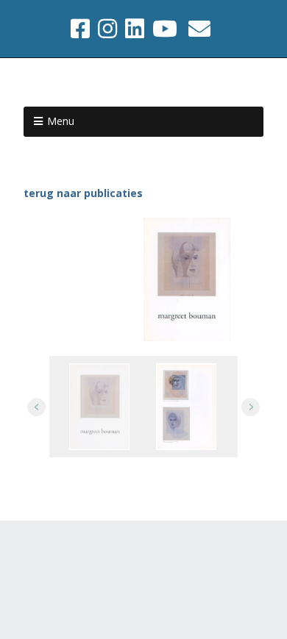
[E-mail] (199, 28)
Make (114, 560)
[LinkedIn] (134, 28)
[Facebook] (82, 28)
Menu (60, 121)
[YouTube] (164, 28)
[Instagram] (107, 28)
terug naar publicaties (83, 193)
